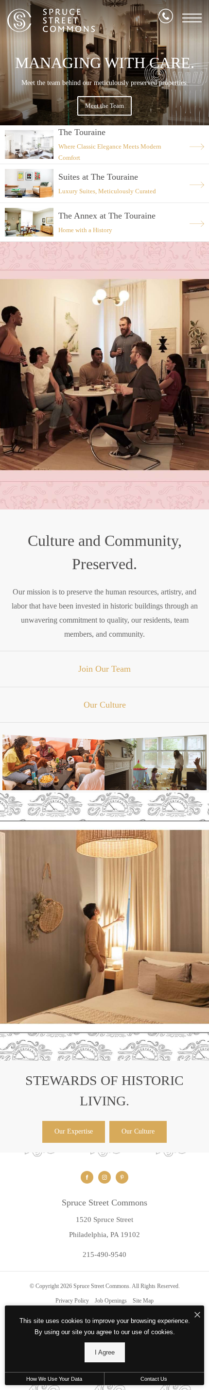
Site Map (143, 1300)
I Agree (105, 1352)
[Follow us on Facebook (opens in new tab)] (87, 1177)
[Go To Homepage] (51, 21)
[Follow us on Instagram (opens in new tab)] (104, 1177)
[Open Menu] (192, 18)
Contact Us (153, 1379)
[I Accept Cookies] (197, 1315)
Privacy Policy (72, 1300)
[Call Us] (165, 18)
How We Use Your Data (54, 1379)
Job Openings (111, 1300)
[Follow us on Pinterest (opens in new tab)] (122, 1177)
